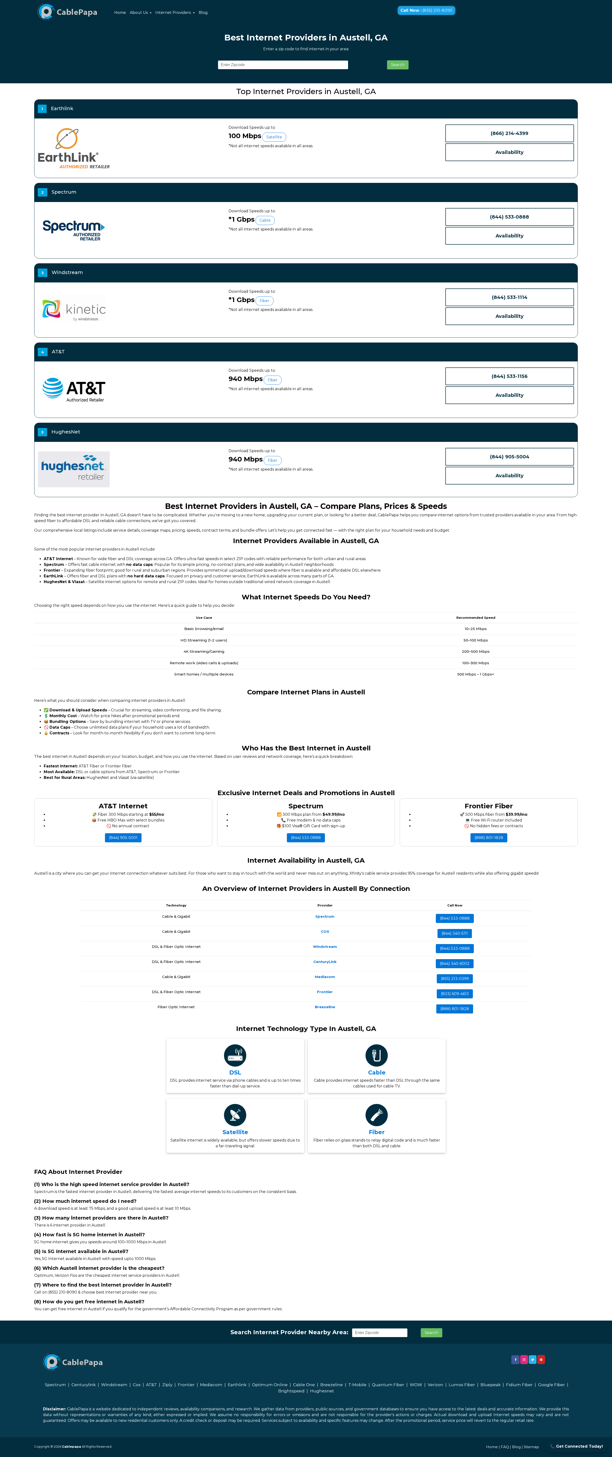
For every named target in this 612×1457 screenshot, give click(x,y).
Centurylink (83, 1384)
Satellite (235, 1132)
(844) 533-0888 (509, 217)
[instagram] (524, 1359)
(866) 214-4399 (509, 133)
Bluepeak (491, 1384)
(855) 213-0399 (455, 978)
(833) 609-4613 (455, 993)
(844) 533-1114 (509, 297)
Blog (203, 12)
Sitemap (531, 1447)
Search (397, 64)
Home (120, 12)
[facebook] (515, 1359)
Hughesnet (322, 1391)
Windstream (114, 1384)
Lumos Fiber (462, 1384)
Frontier (186, 1384)
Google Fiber (551, 1384)
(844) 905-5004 (509, 457)
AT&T (151, 1384)
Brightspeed (291, 1391)
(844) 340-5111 (455, 933)
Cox (137, 1384)
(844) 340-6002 (455, 963)
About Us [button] (139, 12)
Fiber (377, 1132)
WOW (416, 1384)
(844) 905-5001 (123, 837)
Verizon (435, 1384)
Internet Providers (173, 12)
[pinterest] (541, 1359)
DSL (235, 1072)
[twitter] (532, 1359)
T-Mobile (357, 1384)
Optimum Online (270, 1384)
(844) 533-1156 (510, 376)
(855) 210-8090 (426, 10)
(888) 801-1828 (489, 837)
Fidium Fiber (519, 1384)
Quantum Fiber (388, 1384)
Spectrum (55, 1384)
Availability (510, 152)
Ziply (167, 1384)
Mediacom (211, 1384)
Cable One (304, 1384)
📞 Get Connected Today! (576, 1446)
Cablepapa (71, 1446)
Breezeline (331, 1384)
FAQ (505, 1447)
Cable (377, 1072)
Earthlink (237, 1384)
